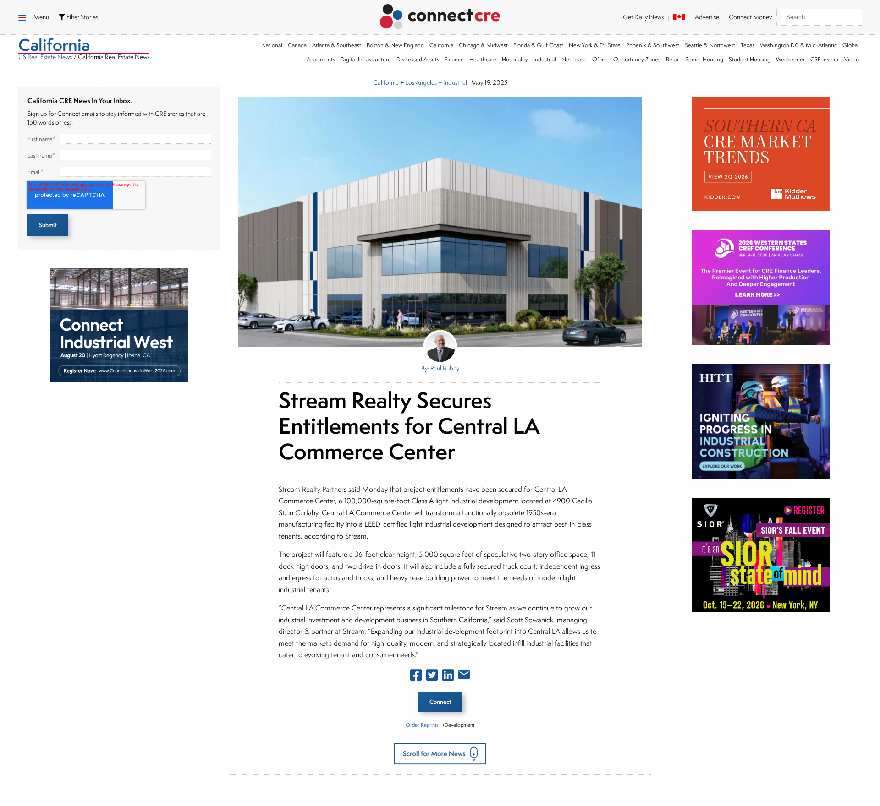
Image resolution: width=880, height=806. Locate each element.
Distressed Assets (417, 59)
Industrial (545, 59)
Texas (747, 45)
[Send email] (464, 676)
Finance (454, 59)
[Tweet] (432, 677)
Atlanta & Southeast (336, 45)
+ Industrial (452, 82)
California (441, 45)
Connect (440, 702)
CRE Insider (824, 59)
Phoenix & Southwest (652, 45)
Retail (673, 59)
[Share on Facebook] (416, 677)
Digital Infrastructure (366, 59)
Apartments (321, 59)
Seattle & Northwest (710, 45)
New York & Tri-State (595, 45)
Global (850, 45)
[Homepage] (440, 15)
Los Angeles (421, 82)
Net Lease (574, 59)
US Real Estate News (45, 57)
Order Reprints (422, 724)
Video (851, 59)
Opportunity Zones (636, 59)
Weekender (790, 59)
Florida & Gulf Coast (538, 45)
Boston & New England (395, 45)
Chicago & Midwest (483, 45)
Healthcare (482, 59)
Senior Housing (704, 59)
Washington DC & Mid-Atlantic (798, 45)
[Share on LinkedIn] (448, 677)
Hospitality (515, 59)
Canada (297, 45)
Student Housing (749, 59)
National (271, 45)
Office (600, 59)
